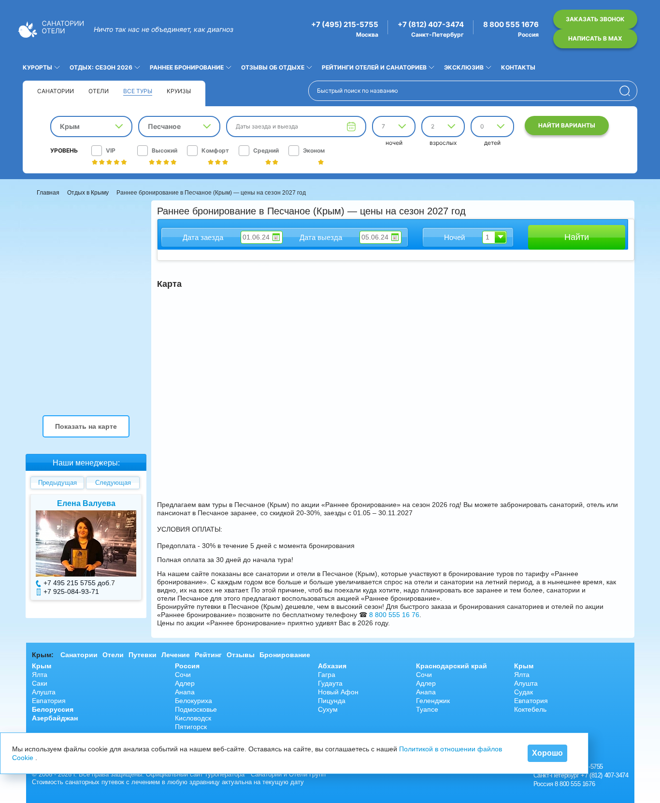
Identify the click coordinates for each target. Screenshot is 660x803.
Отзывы (241, 655)
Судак (523, 692)
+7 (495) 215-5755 (344, 24)
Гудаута (330, 683)
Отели (98, 91)
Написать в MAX (595, 38)
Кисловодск (193, 718)
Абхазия (332, 666)
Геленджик (433, 700)
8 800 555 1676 (511, 24)
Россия (187, 666)
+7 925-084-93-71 (71, 591)
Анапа (185, 692)
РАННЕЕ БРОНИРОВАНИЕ (187, 67)
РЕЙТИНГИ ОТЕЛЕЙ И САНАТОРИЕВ (374, 67)
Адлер (185, 683)
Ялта (39, 674)
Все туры (137, 91)
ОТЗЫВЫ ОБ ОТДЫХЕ (272, 67)
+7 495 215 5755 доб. (77, 583)
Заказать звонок (595, 19)
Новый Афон (338, 692)
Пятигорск (191, 727)
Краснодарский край (451, 666)
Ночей (454, 237)
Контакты (518, 67)
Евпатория (49, 700)
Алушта (44, 692)
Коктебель (530, 709)
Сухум (328, 709)
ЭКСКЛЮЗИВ (464, 67)
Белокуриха (193, 700)
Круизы (179, 91)
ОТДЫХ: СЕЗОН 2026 (101, 67)
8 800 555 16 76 (394, 615)
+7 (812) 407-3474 (431, 24)
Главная (48, 192)
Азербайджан (55, 718)
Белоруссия (52, 709)
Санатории (55, 91)
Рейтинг (208, 655)
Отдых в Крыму (88, 192)
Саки (39, 683)
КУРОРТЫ (37, 67)
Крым (41, 666)
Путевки (143, 655)
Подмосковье (196, 709)
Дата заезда (203, 237)
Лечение (175, 655)
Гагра (326, 674)
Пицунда (331, 700)
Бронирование (284, 655)
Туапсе (427, 709)
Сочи (183, 674)
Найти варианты (566, 125)
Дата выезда (321, 237)
